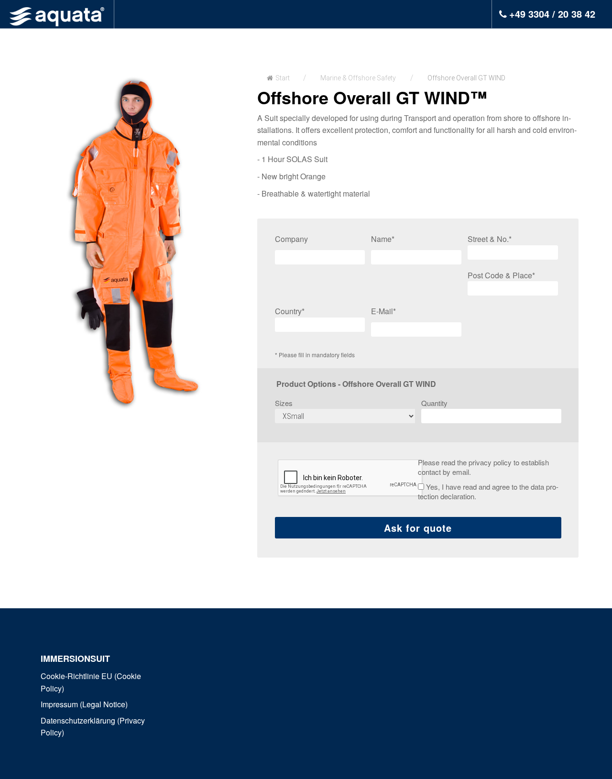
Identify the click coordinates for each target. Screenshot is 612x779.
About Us (367, 42)
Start (282, 78)
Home (144, 42)
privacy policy (490, 462)
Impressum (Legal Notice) (84, 704)
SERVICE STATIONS (295, 42)
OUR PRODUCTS (202, 42)
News (413, 42)
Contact (467, 42)
